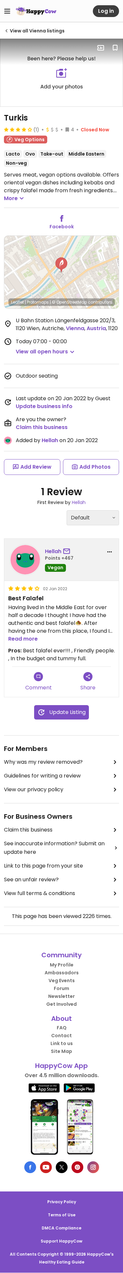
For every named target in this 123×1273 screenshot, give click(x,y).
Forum (61, 988)
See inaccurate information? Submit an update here (54, 848)
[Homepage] (36, 11)
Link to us (62, 1043)
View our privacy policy (33, 789)
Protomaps (38, 302)
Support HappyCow (61, 1241)
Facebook (62, 226)
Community (61, 955)
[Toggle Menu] (7, 11)
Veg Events (62, 980)
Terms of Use (61, 1215)
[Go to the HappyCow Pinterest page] (77, 1167)
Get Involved (61, 1004)
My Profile (61, 965)
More (11, 198)
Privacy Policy (61, 1202)
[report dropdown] (109, 552)
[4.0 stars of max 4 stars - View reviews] (18, 129)
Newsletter (61, 996)
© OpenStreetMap (69, 302)
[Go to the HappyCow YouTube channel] (46, 1167)
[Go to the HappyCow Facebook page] (30, 1167)
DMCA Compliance (61, 1228)
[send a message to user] (68, 551)
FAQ (62, 1027)
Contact (61, 1035)
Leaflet (17, 302)
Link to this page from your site (43, 866)
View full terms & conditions (39, 893)
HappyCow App (61, 1065)
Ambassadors (62, 972)
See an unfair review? (31, 879)
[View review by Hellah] (25, 559)
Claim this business (42, 427)
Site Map (61, 1051)
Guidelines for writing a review (42, 775)
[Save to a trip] (100, 48)
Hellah (50, 440)
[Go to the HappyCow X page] (62, 1167)
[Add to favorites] (115, 48)
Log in (106, 11)
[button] (61, 264)
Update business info (44, 406)
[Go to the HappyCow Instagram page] (93, 1167)
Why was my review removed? (43, 762)
